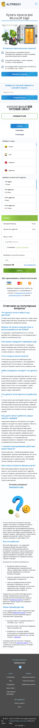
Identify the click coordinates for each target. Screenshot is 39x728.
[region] (19, 158)
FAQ (10, 681)
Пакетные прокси (29, 681)
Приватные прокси (28, 677)
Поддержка (10, 684)
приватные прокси (18, 613)
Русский (20, 725)
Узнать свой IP (19, 703)
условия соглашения (21, 247)
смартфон (17, 637)
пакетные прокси (22, 643)
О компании (10, 677)
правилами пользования (23, 293)
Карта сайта (10, 688)
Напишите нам (19, 116)
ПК (27, 635)
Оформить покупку (19, 74)
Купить (20, 270)
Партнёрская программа (10, 693)
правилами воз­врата (15, 295)
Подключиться (19, 97)
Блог (19, 707)
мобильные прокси (16, 600)
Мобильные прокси (28, 684)
